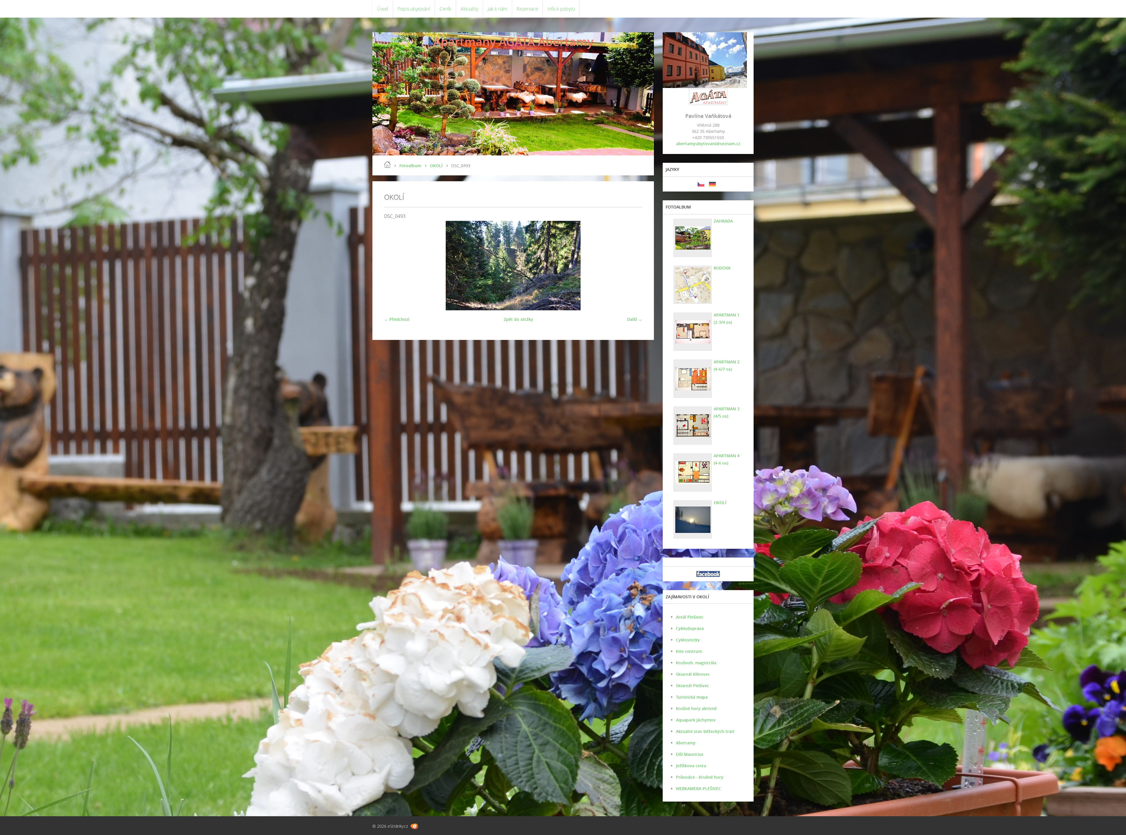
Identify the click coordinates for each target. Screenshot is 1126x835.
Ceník (445, 9)
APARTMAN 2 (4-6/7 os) (727, 365)
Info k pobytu (561, 9)
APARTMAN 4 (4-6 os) (727, 459)
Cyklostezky (688, 640)
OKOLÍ (436, 165)
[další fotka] (632, 265)
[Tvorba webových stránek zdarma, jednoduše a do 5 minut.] (414, 826)
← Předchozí (396, 319)
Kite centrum (689, 651)
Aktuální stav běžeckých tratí (705, 731)
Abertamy (686, 743)
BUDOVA (722, 268)
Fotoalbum (410, 165)
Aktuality (469, 9)
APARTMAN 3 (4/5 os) (727, 412)
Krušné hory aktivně (696, 708)
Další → (634, 319)
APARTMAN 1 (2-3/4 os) (727, 318)
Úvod (382, 9)
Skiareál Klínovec (693, 674)
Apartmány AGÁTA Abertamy (513, 41)
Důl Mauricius (689, 754)
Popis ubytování (414, 9)
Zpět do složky (518, 319)
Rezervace (527, 9)
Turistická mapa (692, 697)
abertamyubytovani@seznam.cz (708, 143)
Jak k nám (497, 9)
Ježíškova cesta (691, 765)
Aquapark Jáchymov (696, 720)
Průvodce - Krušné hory (699, 777)
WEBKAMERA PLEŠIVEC (698, 788)
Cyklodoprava (690, 628)
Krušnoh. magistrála (696, 662)
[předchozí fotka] (393, 265)
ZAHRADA (723, 221)
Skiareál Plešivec (692, 685)
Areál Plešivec (689, 617)
